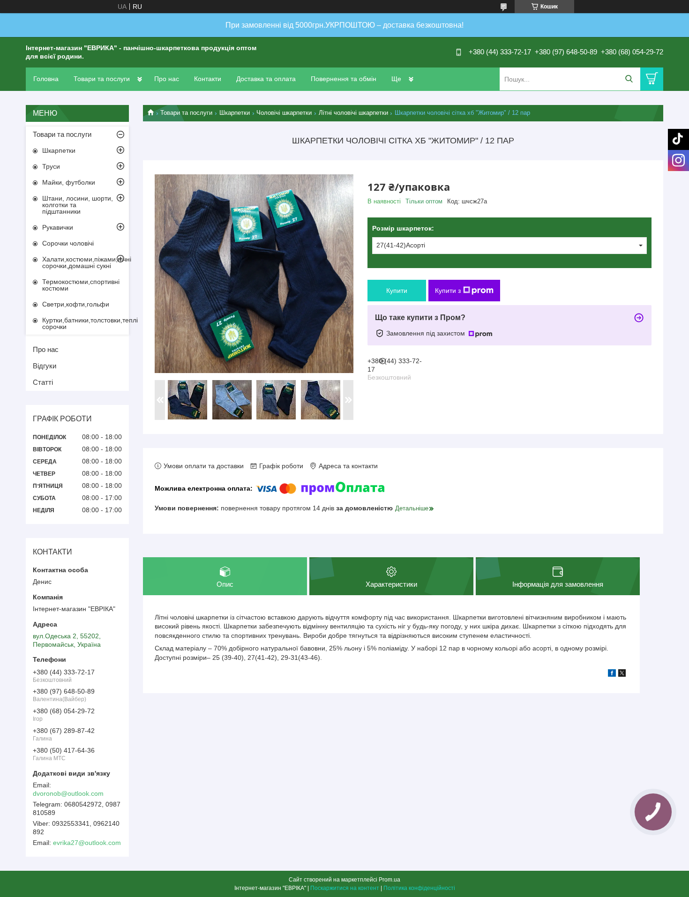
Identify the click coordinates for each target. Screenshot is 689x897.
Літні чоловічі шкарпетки (353, 112)
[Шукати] (628, 78)
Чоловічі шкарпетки (284, 112)
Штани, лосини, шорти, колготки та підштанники (77, 204)
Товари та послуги (102, 78)
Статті (43, 382)
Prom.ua (389, 879)
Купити (396, 290)
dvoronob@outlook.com (68, 793)
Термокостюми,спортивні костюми (81, 285)
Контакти (207, 78)
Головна (46, 78)
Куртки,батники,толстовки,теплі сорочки (85, 323)
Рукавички (57, 227)
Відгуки (44, 366)
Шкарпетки (234, 112)
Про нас (166, 78)
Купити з (448, 290)
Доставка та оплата (266, 78)
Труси (51, 166)
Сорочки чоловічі (68, 243)
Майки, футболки (68, 182)
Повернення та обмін (343, 78)
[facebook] (612, 674)
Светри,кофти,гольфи (75, 304)
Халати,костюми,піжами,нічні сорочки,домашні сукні (85, 262)
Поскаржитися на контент (344, 888)
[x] (622, 674)
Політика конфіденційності (419, 888)
